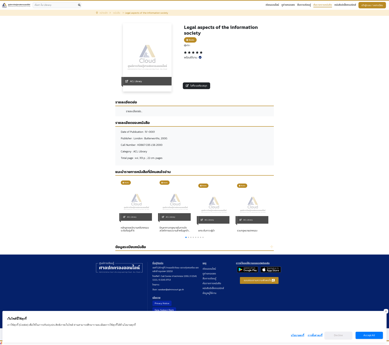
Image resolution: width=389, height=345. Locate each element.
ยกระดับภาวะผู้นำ (206, 230)
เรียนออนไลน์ (272, 5)
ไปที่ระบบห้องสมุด (198, 85)
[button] (186, 237)
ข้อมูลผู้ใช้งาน (209, 293)
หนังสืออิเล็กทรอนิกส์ (345, 5)
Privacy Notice (162, 303)
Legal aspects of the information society (221, 30)
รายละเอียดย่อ (126, 102)
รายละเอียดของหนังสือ (132, 122)
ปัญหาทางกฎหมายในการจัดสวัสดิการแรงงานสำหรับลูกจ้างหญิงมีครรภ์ (175, 229)
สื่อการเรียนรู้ (304, 5)
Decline (338, 335)
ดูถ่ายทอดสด (288, 5)
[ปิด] (386, 311)
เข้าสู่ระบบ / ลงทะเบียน (372, 5)
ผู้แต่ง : (187, 45)
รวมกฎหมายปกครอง (247, 230)
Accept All (369, 335)
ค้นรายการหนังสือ (322, 5)
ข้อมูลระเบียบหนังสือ (130, 247)
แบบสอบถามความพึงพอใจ (258, 280)
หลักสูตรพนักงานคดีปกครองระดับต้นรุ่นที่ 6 (135, 229)
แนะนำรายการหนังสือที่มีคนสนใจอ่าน (143, 171)
